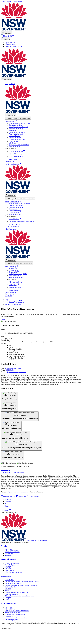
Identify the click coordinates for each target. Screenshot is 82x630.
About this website (8, 559)
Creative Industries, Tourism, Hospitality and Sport (21, 585)
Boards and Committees (12, 612)
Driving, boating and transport (18, 127)
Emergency (12, 130)
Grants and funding (15, 136)
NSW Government (8, 603)
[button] (9, 397)
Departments (6, 576)
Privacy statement (10, 570)
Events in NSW (14, 272)
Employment (13, 209)
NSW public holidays (15, 275)
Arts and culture (14, 270)
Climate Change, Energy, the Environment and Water (21, 581)
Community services (15, 125)
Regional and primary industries (19, 145)
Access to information (12, 563)
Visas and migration (15, 146)
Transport (8, 598)
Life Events (12, 143)
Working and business (13, 202)
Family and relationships (16, 134)
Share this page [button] (33, 496)
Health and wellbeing (15, 137)
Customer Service (10, 587)
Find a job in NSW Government (15, 614)
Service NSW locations (12, 552)
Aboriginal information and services (20, 123)
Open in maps (5, 470)
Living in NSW (11, 121)
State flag (8, 555)
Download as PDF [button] (8, 496)
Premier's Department (11, 594)
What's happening (11, 266)
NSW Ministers (10, 609)
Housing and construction (17, 139)
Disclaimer (8, 568)
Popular (4, 546)
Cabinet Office (9, 580)
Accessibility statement (12, 565)
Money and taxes (14, 212)
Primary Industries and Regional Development (19, 596)
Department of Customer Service (37, 540)
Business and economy (16, 205)
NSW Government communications (16, 618)
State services (9, 553)
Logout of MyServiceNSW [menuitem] (13, 46)
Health (7, 590)
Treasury (7, 599)
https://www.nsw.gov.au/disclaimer (19, 492)
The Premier (9, 607)
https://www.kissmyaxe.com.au (16, 372)
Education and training (16, 128)
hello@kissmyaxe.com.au (13, 368)
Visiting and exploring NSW (18, 274)
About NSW (13, 268)
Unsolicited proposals (11, 620)
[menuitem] (10, 43)
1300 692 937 (10, 370)
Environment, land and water (18, 132)
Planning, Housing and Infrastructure (16, 592)
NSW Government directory (14, 572)
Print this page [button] (21, 496)
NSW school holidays (16, 277)
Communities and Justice (12, 583)
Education (8, 589)
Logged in (7, 39)
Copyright (8, 567)
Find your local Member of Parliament (17, 611)
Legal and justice (14, 141)
